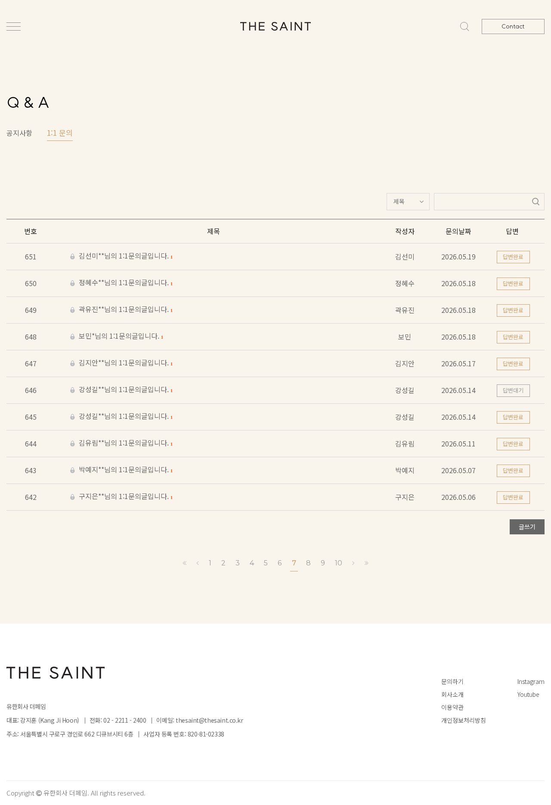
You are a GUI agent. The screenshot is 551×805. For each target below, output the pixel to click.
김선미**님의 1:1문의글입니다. (124, 256)
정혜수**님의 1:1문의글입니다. (124, 283)
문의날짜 (458, 231)
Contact (513, 26)
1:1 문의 (60, 132)
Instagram (531, 681)
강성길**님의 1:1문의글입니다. (124, 390)
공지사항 (19, 132)
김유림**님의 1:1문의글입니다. (124, 443)
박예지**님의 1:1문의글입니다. (124, 470)
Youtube (528, 694)
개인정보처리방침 (463, 720)
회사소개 (452, 694)
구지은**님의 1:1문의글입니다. (124, 497)
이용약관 (452, 707)
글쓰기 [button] (527, 526)
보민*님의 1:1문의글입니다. (120, 336)
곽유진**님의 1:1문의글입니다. (124, 310)
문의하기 (452, 681)
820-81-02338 (206, 734)
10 (338, 563)
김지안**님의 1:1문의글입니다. (124, 363)
